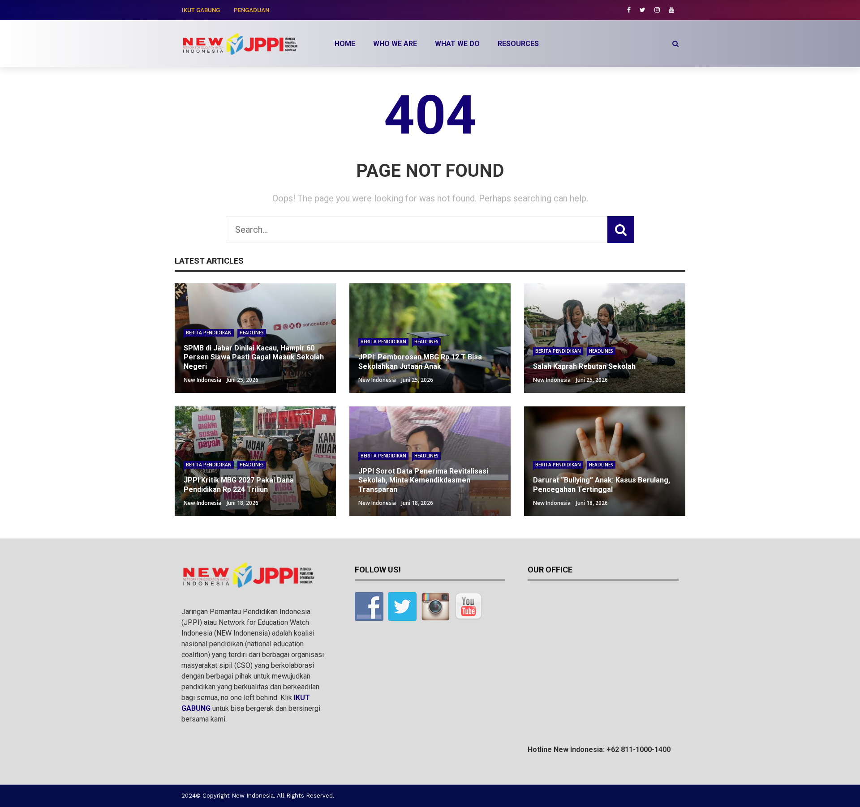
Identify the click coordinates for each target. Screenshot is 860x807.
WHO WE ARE (395, 43)
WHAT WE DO (457, 43)
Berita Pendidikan (209, 332)
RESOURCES (518, 43)
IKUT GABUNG (201, 10)
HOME (345, 43)
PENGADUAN (251, 10)
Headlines (252, 332)
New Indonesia (202, 380)
